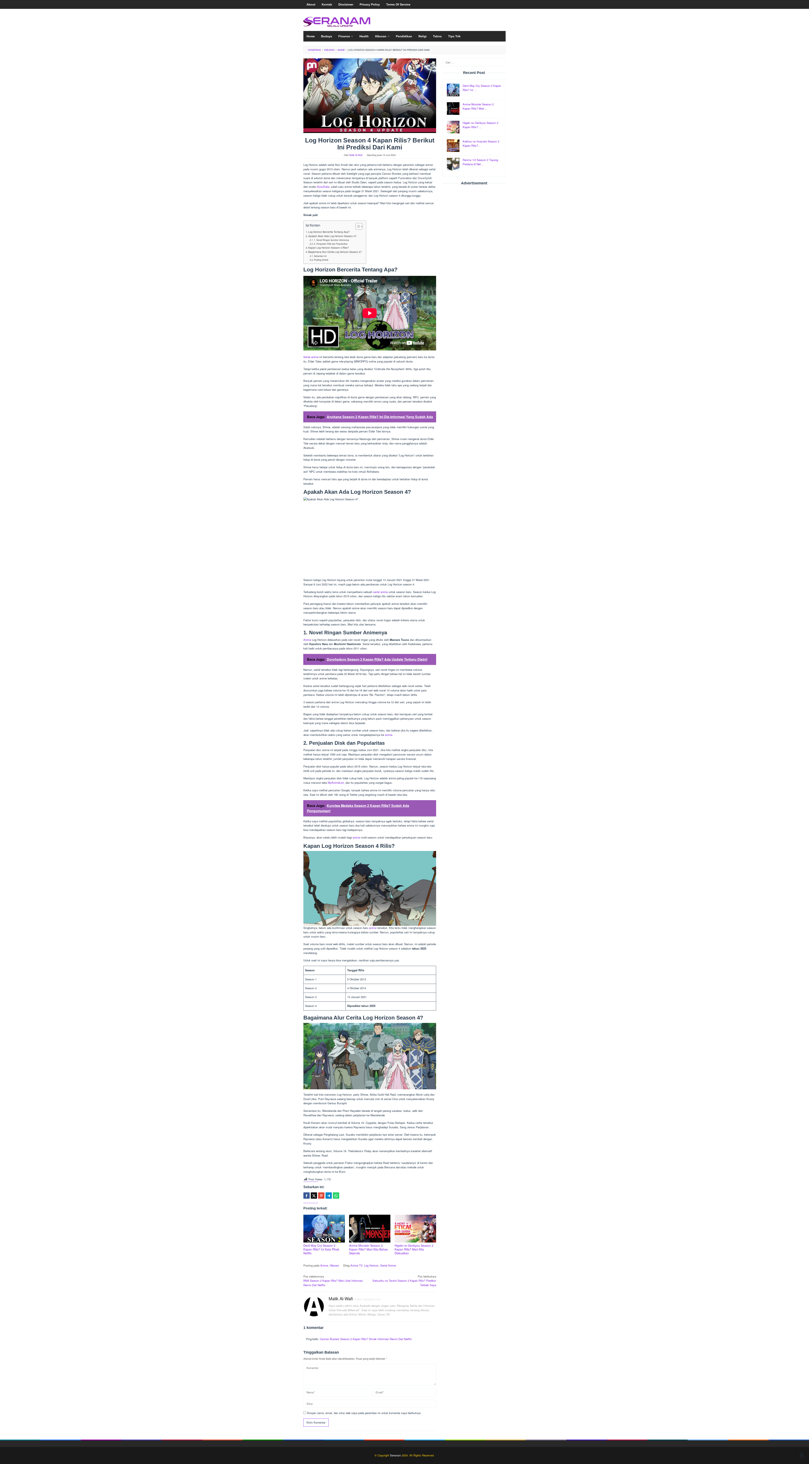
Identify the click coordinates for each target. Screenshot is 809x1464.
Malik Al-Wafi (341, 1298)
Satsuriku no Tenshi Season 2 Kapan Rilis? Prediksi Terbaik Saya (404, 1280)
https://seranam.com (368, 1299)
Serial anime (311, 357)
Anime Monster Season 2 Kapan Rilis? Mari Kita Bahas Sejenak (368, 1249)
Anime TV (356, 1265)
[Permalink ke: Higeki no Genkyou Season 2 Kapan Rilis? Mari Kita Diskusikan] (415, 1229)
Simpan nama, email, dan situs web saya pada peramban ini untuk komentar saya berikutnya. (364, 1413)
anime (388, 735)
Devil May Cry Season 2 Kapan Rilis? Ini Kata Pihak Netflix (321, 1249)
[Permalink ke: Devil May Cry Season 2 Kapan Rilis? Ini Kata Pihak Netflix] (324, 1229)
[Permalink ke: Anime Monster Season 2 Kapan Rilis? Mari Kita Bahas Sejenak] (370, 1229)
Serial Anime (388, 1265)
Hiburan (334, 1265)
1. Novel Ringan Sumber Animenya (331, 240)
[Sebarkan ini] (306, 1195)
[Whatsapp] (336, 1195)
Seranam (395, 1455)
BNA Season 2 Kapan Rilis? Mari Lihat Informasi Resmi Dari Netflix (333, 1280)
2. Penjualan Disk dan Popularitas (330, 243)
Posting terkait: (321, 259)
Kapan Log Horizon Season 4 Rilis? (328, 247)
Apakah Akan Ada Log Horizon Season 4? (332, 236)
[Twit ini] (314, 1195)
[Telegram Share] (328, 1195)
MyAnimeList (336, 783)
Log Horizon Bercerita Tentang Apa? (329, 231)
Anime (307, 640)
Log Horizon (371, 1265)
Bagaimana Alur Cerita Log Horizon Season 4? (335, 252)
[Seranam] (337, 21)
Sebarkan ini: (320, 256)
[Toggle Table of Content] (357, 226)
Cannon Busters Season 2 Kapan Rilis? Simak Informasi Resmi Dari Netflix (366, 1339)
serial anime (380, 592)
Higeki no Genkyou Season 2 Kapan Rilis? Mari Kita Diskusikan (414, 1249)
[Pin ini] (321, 1195)
